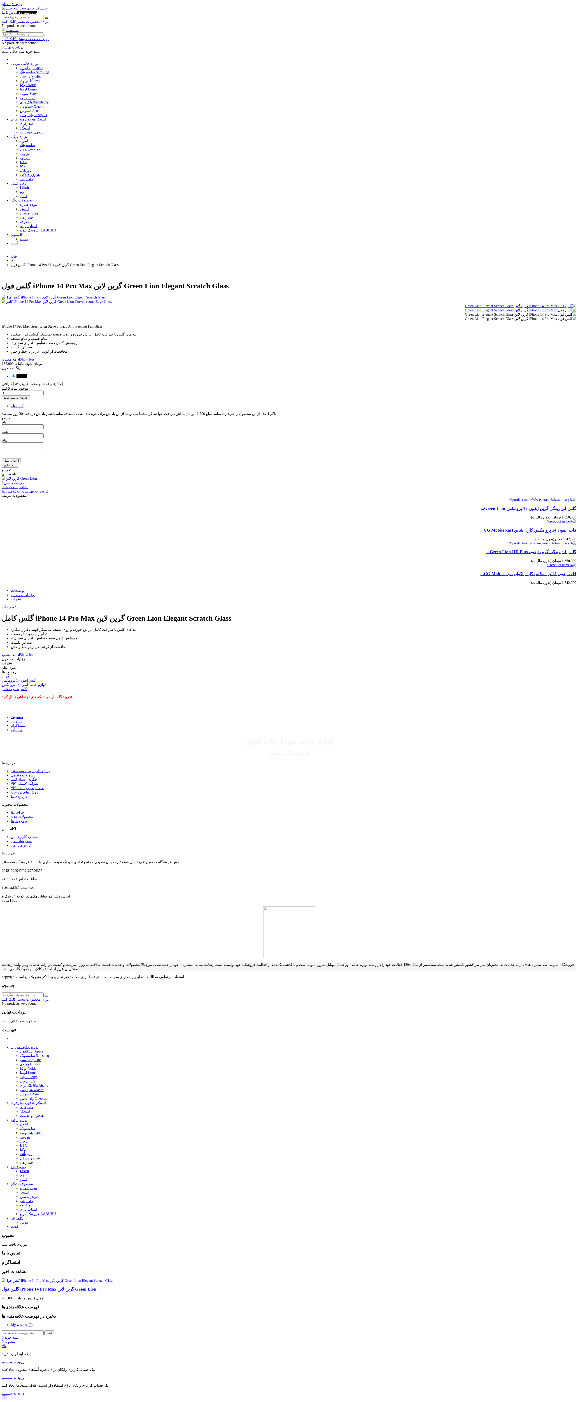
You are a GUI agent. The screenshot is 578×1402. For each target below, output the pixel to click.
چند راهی (26, 179)
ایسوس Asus (29, 111)
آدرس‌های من (21, 845)
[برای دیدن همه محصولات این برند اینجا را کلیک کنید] (19, 478)
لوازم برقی (19, 136)
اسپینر (24, 209)
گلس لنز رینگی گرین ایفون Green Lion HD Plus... (531, 551)
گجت (15, 243)
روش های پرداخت (24, 792)
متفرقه (25, 222)
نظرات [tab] (16, 599)
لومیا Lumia (28, 89)
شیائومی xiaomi (31, 149)
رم (22, 192)
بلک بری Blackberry (34, 102)
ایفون (24, 141)
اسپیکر (25, 128)
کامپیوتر (17, 234)
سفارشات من (21, 841)
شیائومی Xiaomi (32, 106)
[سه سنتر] (10, 8)
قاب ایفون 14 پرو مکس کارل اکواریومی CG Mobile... (528, 573)
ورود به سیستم (13, 1362)
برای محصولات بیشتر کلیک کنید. (25, 21)
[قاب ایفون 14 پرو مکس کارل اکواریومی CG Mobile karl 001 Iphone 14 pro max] (561, 565)
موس (24, 239)
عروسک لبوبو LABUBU (38, 230)
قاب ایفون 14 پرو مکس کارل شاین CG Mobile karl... (528, 530)
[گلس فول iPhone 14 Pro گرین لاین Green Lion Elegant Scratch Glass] (289, 297)
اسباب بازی (28, 226)
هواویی (25, 153)
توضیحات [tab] (18, 590)
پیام (4, 440)
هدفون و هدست (32, 132)
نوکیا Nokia (28, 85)
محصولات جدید (22, 817)
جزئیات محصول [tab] (23, 595)
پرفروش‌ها (19, 821)
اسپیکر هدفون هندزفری (28, 119)
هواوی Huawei (30, 81)
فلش (23, 196)
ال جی (25, 158)
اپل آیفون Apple (31, 68)
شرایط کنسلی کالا (24, 784)
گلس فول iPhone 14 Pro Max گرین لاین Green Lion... (51, 1289)
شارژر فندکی (30, 175)
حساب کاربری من (24, 837)
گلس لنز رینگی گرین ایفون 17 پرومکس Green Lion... (528, 508)
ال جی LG (27, 98)
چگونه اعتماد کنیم (24, 779)
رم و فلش (18, 183)
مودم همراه (28, 204)
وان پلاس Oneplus (33, 115)
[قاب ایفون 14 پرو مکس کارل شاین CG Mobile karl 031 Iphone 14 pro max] (561, 521)
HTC (23, 162)
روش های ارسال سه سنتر (30, 771)
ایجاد (49, 1333)
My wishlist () (22, 1325)
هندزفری (26, 123)
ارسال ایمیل (11, 460)
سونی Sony (28, 93)
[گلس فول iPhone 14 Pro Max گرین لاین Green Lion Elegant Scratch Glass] (520, 306)
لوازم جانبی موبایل (24, 63)
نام (4, 422)
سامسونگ (27, 145)
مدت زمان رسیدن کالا (27, 788)
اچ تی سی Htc (30, 76)
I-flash (24, 187)
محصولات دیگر (22, 200)
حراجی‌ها (17, 812)
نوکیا (23, 166)
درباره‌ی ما (19, 796)
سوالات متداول (22, 775)
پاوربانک (26, 170)
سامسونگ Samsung (34, 72)
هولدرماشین (29, 213)
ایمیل (5, 431)
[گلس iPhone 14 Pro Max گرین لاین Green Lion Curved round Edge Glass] (289, 301)
